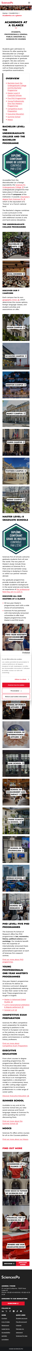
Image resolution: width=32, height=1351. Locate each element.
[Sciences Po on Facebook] (10, 1311)
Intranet (18, 1325)
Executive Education (16, 114)
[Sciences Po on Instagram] (14, 1311)
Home (4, 13)
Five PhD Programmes (17, 98)
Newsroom (5, 1325)
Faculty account (21, 1322)
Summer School (14, 117)
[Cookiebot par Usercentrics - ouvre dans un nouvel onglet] (22, 653)
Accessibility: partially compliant (6, 1336)
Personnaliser (15, 691)
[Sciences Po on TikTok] (17, 1311)
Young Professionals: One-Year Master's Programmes (16, 103)
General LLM (9, 1010)
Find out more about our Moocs (15, 1139)
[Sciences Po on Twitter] (6, 1311)
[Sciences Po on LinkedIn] (3, 1311)
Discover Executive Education (14, 1096)
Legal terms (6, 1329)
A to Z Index (6, 1322)
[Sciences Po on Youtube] (21, 1311)
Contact (4, 1318)
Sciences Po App (21, 1336)
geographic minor (9, 300)
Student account (21, 1318)
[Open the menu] (29, 2)
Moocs (10, 120)
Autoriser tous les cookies (16, 685)
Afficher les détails (20, 679)
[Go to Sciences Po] (11, 1278)
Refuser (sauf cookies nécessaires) (16, 696)
